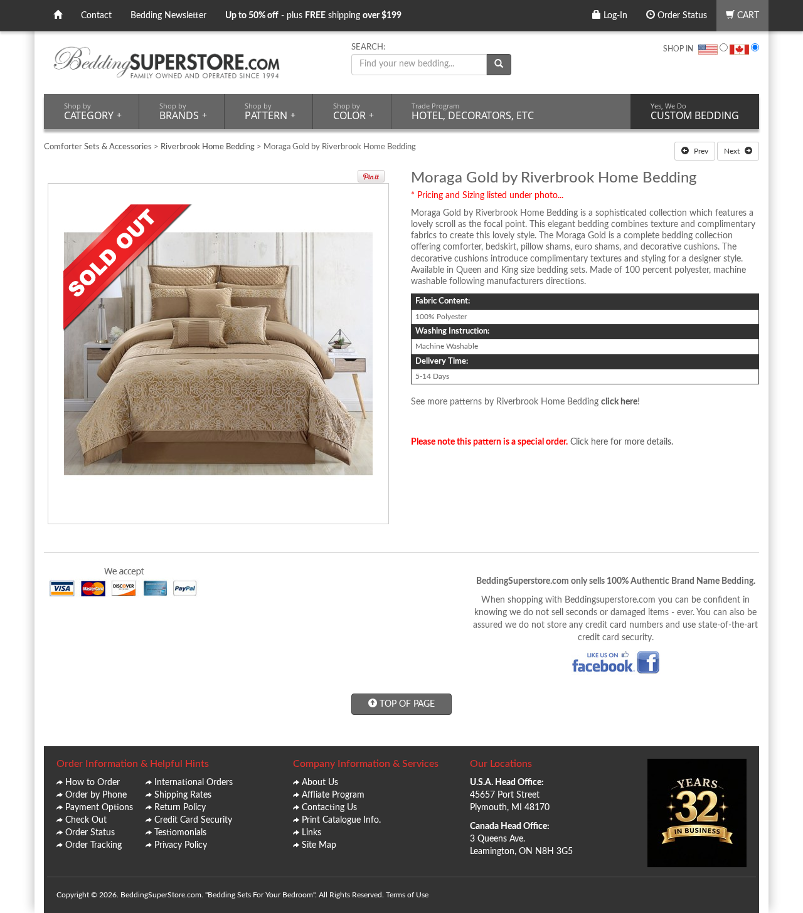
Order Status (681, 15)
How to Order (92, 782)
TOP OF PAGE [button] (406, 704)
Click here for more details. (621, 442)
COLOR (353, 111)
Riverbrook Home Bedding (208, 147)
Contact (96, 15)
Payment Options (99, 807)
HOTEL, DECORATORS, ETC (473, 111)
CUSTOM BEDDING (695, 111)
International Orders (193, 782)
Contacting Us (329, 807)
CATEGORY (93, 111)
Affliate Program (333, 795)
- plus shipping (313, 15)
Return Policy (180, 807)
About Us (320, 782)
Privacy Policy (180, 845)
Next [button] (733, 151)
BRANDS (183, 111)
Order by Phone (96, 795)
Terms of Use (407, 895)
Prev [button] (700, 151)
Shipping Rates (182, 795)
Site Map (319, 845)
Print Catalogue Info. (341, 820)
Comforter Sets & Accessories (98, 147)
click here (619, 402)
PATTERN (270, 111)
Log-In (614, 15)
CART (747, 15)
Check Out (86, 820)
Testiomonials (180, 832)
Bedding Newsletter (168, 15)
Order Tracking (93, 845)
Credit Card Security (193, 820)
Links (311, 832)
